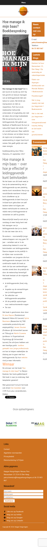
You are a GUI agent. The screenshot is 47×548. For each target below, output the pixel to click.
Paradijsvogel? (37, 96)
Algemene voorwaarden (13, 453)
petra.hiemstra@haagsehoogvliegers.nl (38, 42)
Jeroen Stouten (20, 327)
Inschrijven (9, 501)
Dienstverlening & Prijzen (14, 460)
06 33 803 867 (37, 48)
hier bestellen (16, 388)
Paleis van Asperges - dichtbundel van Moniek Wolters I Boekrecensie (38, 85)
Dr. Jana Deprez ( (9, 315)
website (24, 357)
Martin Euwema (20, 333)
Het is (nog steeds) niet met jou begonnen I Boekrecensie (38, 104)
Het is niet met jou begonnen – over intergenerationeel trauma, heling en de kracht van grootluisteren (38, 124)
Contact (7, 449)
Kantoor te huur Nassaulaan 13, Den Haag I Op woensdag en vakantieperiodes (38, 69)
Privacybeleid (9, 456)
